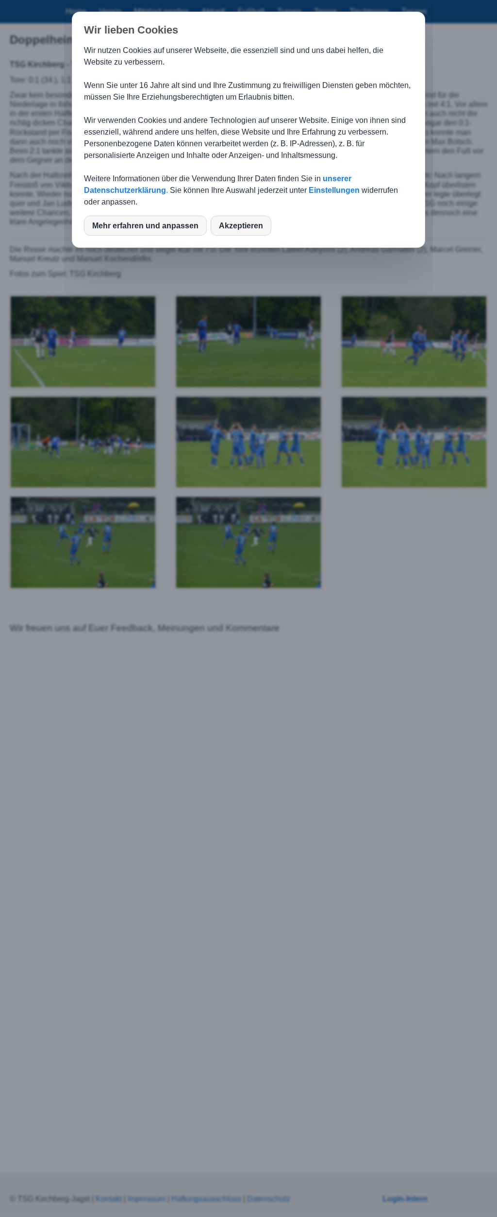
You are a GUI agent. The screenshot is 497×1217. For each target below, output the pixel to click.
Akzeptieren (241, 226)
